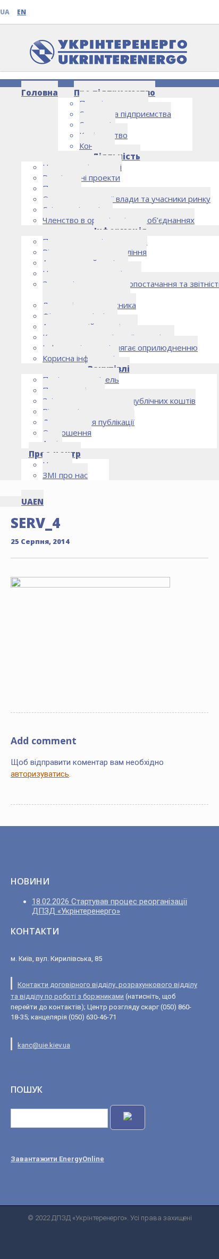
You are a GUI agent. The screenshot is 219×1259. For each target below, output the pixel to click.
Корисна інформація (81, 358)
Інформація (120, 230)
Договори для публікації (88, 421)
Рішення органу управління (95, 251)
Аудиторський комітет (85, 262)
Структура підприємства (125, 113)
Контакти (97, 145)
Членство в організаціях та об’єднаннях (119, 220)
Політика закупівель (81, 379)
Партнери (62, 188)
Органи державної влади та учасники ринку (126, 198)
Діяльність (116, 156)
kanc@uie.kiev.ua (44, 1045)
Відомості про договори (88, 411)
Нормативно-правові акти (92, 273)
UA (5, 11)
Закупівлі (109, 368)
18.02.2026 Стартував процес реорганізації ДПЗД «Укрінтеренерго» (109, 906)
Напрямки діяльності (82, 166)
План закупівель (74, 390)
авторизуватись (40, 774)
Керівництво (103, 135)
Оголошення (67, 432)
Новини (57, 464)
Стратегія (97, 124)
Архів (52, 443)
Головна (39, 92)
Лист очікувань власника (89, 305)
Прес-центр (55, 453)
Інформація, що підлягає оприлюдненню (120, 347)
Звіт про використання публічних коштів (119, 400)
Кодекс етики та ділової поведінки (108, 336)
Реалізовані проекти (81, 177)
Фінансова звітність (80, 315)
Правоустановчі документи (95, 241)
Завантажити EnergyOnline (57, 1159)
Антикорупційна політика (90, 326)
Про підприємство (114, 92)
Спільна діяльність (78, 209)
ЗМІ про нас (65, 475)
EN (21, 11)
